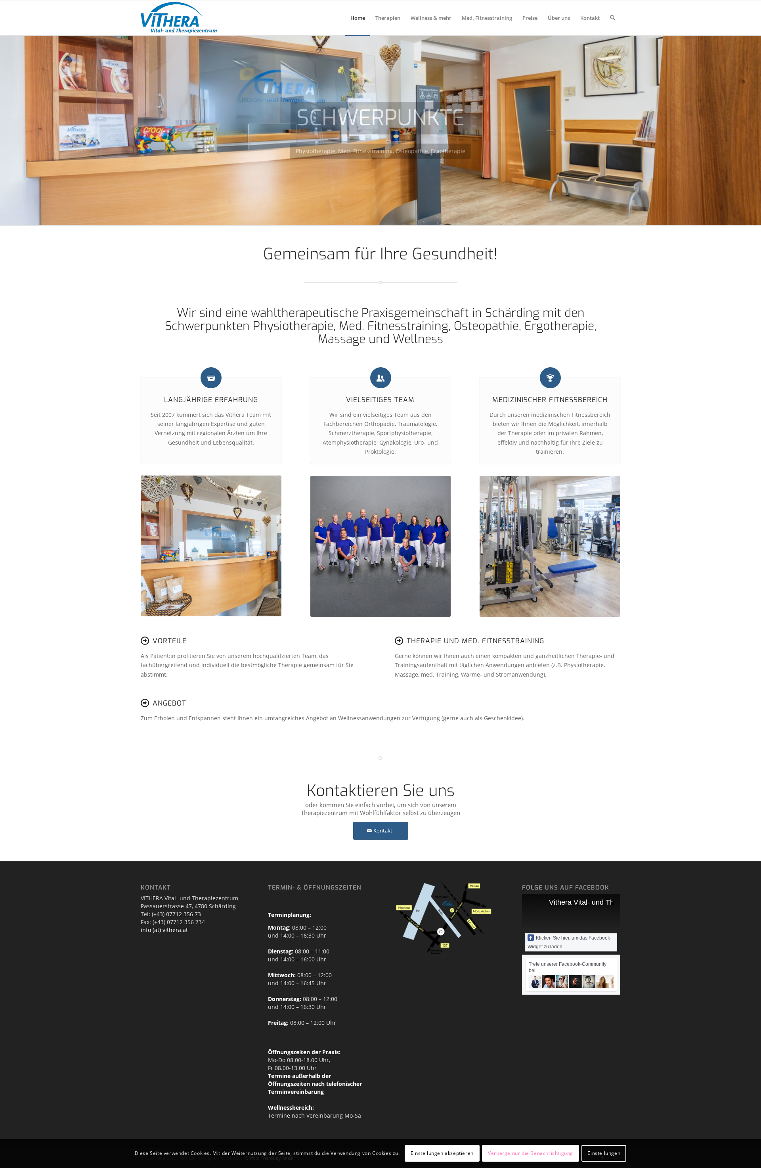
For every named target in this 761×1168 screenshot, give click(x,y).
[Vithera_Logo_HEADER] (179, 17)
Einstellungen (603, 1153)
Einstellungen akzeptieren (442, 1153)
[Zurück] (7, 130)
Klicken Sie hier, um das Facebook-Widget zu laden (570, 942)
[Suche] (612, 17)
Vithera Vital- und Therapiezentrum (604, 902)
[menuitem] (357, 17)
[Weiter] (754, 130)
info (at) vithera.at (164, 930)
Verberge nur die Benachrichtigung (530, 1153)
